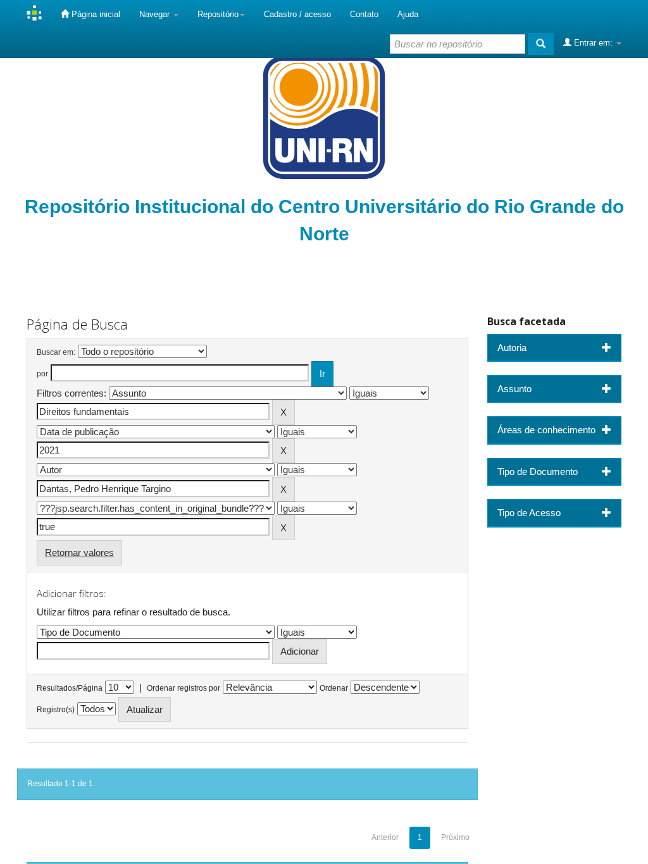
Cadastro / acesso (297, 14)
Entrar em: (593, 42)
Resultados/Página (70, 688)
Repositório (218, 14)
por (42, 373)
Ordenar (334, 688)
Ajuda (407, 14)
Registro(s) (56, 709)
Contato (364, 14)
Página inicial (94, 14)
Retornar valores (79, 552)
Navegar (155, 14)
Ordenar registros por (183, 688)
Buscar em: (56, 352)
